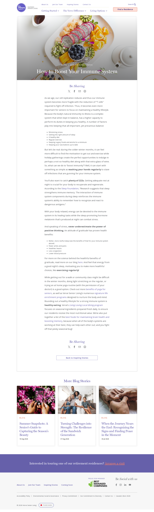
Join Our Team (57, 4)
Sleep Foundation (70, 188)
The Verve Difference (73, 10)
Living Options (97, 10)
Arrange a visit (115, 463)
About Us (44, 4)
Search (130, 4)
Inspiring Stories (73, 4)
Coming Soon (67, 485)
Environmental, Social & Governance (46, 496)
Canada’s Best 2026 (123, 496)
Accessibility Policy (23, 496)
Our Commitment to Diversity (91, 496)
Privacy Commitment (69, 496)
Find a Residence (125, 9)
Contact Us (87, 4)
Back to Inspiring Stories (77, 358)
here (80, 262)
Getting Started (49, 10)
